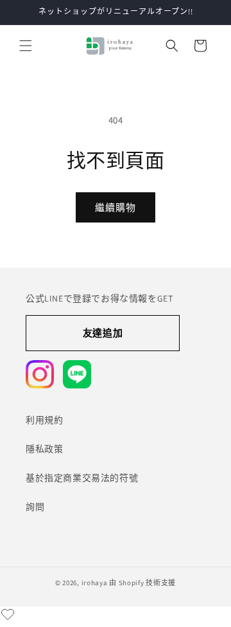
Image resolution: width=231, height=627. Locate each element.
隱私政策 (44, 449)
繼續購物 (115, 207)
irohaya (94, 582)
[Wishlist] (7, 614)
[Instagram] (40, 374)
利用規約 (44, 420)
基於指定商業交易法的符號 (82, 478)
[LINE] (77, 374)
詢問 (35, 507)
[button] (26, 46)
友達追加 (103, 333)
